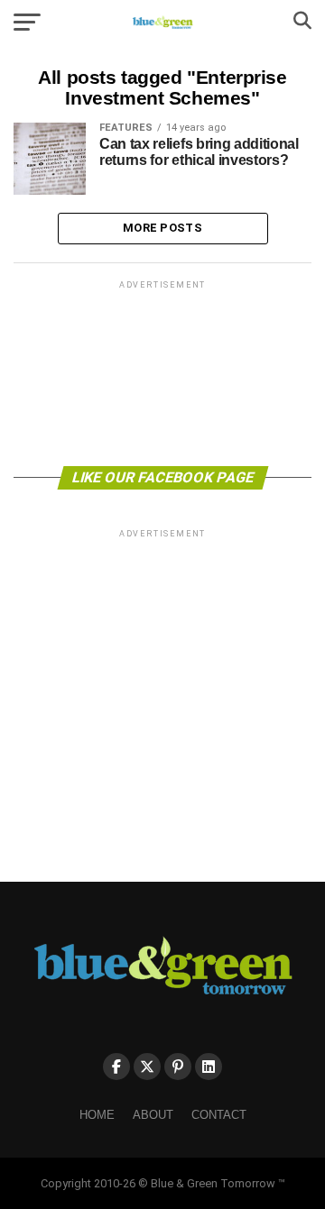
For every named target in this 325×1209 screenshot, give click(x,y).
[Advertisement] (162, 372)
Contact (218, 1115)
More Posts (162, 227)
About (153, 1115)
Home (97, 1115)
